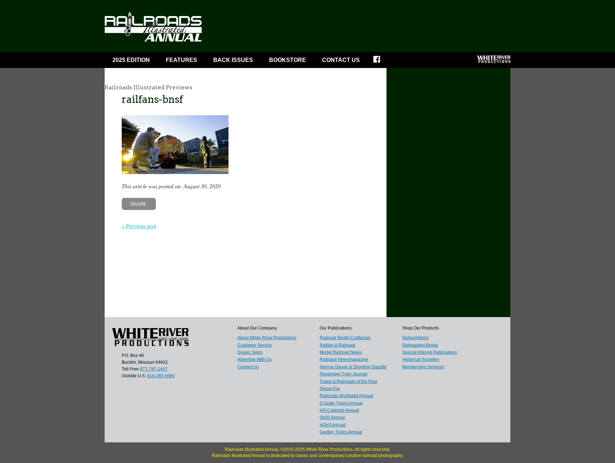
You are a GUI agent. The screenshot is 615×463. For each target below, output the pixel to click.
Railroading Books (420, 345)
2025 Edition (131, 60)
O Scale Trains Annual (341, 403)
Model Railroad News (341, 352)
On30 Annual (332, 417)
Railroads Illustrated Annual (346, 395)
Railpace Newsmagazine (344, 359)
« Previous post (139, 226)
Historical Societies (420, 359)
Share (138, 203)
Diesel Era (330, 388)
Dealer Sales (250, 352)
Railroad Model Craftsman (345, 337)
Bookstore (287, 60)
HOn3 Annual (333, 424)
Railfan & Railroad (337, 345)
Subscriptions (415, 337)
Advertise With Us (254, 359)
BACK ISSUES (233, 60)
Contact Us (341, 60)
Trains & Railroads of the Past (348, 381)
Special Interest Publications (429, 352)
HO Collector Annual (339, 410)
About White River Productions (266, 337)
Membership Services (423, 366)
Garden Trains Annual (341, 432)
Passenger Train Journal (343, 374)
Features (181, 60)
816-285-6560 (161, 375)
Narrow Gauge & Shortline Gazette (353, 366)
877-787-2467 (154, 369)
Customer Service (254, 345)
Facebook (381, 61)
